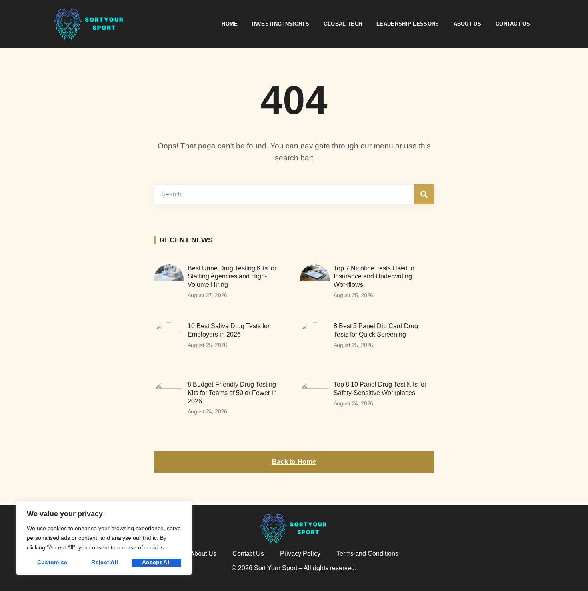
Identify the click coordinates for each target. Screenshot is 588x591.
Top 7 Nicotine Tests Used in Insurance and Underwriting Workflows (374, 276)
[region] (104, 538)
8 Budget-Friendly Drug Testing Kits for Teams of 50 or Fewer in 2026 (232, 393)
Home (230, 24)
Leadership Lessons (407, 24)
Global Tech (343, 24)
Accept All (156, 562)
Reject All (104, 562)
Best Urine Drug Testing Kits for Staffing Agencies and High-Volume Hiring (232, 276)
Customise (52, 562)
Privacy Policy (300, 553)
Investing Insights (280, 24)
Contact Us (513, 24)
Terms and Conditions (367, 553)
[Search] (424, 194)
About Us (467, 24)
